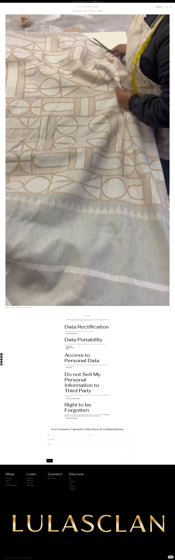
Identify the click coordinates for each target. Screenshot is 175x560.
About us (7, 483)
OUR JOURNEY (72, 481)
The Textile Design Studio (11, 485)
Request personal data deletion (72, 418)
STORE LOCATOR (72, 486)
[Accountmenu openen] (167, 6)
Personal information (70, 347)
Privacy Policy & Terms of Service (98, 320)
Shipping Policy (30, 478)
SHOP (70, 478)
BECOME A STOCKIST (52, 478)
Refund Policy (30, 480)
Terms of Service (30, 485)
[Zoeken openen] (164, 6)
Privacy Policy (30, 483)
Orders (67, 348)
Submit (49, 460)
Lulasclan (10, 558)
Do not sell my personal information (73, 398)
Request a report (69, 367)
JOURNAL (71, 483)
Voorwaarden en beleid (26, 558)
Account (7, 480)
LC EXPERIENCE (72, 489)
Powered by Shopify (16, 558)
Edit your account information (71, 333)
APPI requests (69, 346)
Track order (8, 478)
